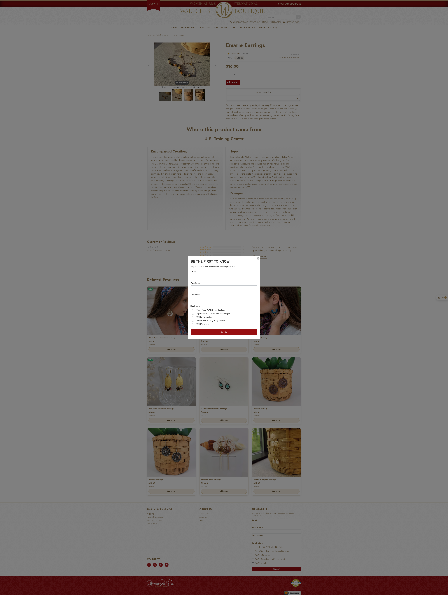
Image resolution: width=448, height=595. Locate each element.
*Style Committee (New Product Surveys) (213, 313)
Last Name (195, 295)
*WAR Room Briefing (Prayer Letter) (210, 320)
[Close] (258, 258)
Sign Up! (224, 332)
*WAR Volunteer (202, 324)
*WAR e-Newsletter (204, 317)
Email (193, 272)
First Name (195, 283)
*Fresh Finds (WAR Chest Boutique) (211, 310)
